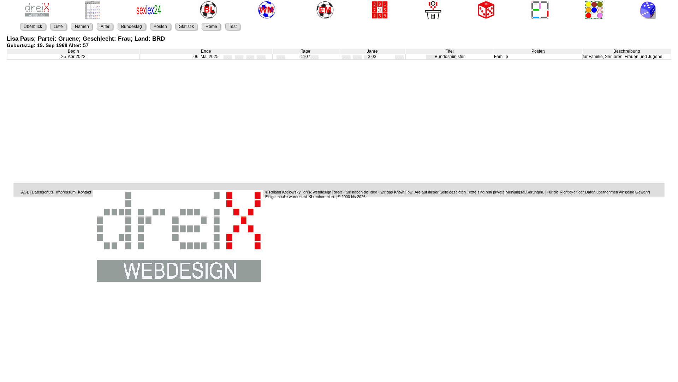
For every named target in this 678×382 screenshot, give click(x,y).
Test (233, 26)
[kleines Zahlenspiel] (379, 10)
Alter (105, 26)
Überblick (33, 26)
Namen (82, 26)
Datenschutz (43, 192)
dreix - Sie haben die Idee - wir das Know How (373, 192)
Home (211, 26)
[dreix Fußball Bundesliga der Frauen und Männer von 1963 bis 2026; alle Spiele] (207, 10)
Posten (160, 26)
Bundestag (131, 26)
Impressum (66, 192)
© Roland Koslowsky (283, 192)
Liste (58, 26)
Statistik (186, 26)
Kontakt (84, 192)
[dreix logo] (178, 284)
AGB (25, 192)
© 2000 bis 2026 (351, 197)
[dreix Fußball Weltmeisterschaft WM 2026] (265, 10)
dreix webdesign (317, 192)
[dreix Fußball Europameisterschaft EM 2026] (323, 10)
